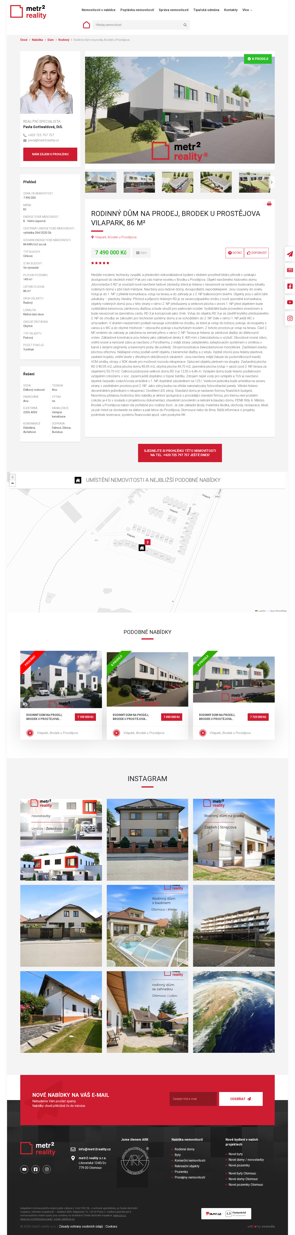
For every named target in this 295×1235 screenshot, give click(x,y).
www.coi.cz (119, 1215)
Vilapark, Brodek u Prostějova (115, 237)
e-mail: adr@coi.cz (64, 1219)
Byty (178, 1155)
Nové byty (236, 1154)
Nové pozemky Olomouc (246, 1185)
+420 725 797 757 (41, 135)
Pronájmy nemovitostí (190, 1177)
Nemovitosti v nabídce (99, 10)
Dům (51, 39)
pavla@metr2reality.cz (43, 140)
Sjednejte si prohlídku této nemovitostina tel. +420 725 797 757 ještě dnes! (180, 453)
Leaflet (261, 610)
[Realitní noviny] (290, 270)
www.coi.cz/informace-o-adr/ (36, 1219)
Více (246, 10)
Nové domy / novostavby (246, 1160)
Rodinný (64, 39)
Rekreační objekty (187, 1166)
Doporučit (259, 252)
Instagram (147, 778)
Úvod (24, 39)
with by (261, 1226)
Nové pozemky (239, 1165)
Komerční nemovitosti (190, 1160)
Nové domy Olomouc (243, 1179)
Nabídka (38, 39)
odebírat (238, 1099)
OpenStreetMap (278, 610)
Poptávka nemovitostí (137, 10)
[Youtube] (290, 302)
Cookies (111, 1226)
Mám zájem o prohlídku (50, 154)
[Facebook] (290, 286)
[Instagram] (290, 318)
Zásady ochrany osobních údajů (81, 1226)
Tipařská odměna (206, 10)
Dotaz (237, 252)
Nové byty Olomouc (242, 1173)
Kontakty (231, 10)
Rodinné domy (185, 1149)
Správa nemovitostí (173, 10)
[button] (143, 546)
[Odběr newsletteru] (290, 254)
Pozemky (181, 1172)
